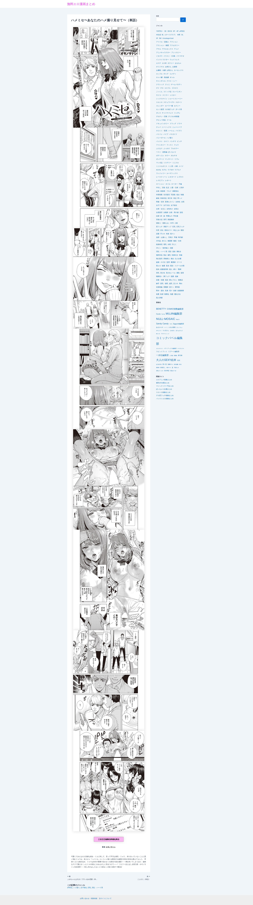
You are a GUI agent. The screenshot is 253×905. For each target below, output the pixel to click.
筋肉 (157, 269)
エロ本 (164, 63)
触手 (157, 283)
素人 (170, 269)
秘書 (163, 266)
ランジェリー (161, 173)
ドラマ (179, 123)
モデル (164, 170)
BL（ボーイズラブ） (169, 35)
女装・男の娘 (174, 212)
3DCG (169, 31)
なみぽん (172, 330)
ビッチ (179, 141)
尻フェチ (159, 227)
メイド (181, 166)
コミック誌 (167, 92)
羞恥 (178, 273)
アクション (174, 42)
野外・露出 (160, 291)
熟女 (165, 255)
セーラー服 (169, 106)
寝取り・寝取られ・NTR (165, 223)
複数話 (180, 280)
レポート (168, 180)
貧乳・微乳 (164, 283)
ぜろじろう (159, 330)
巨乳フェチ (180, 227)
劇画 (157, 198)
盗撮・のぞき (161, 262)
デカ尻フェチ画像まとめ (165, 395)
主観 (163, 187)
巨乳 (89, 888)
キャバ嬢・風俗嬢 (162, 77)
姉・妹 (162, 216)
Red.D (177, 319)
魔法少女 (177, 294)
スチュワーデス (169, 102)
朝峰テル (170, 364)
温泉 (174, 251)
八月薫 (171, 355)
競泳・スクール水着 (177, 266)
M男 (178, 35)
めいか (158, 333)
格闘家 (170, 241)
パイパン (159, 134)
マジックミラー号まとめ (165, 386)
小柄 (176, 223)
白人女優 (178, 259)
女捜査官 (159, 212)
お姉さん (168, 67)
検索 (157, 16)
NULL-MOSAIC (165, 319)
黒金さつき (173, 370)
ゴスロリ (175, 88)
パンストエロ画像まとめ (165, 399)
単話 (175, 198)
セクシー (177, 106)
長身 (166, 291)
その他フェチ (170, 109)
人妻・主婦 (174, 187)
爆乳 (169, 255)
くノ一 (174, 81)
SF (157, 38)
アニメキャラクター (163, 52)
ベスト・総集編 (161, 152)
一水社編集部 (162, 355)
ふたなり (159, 148)
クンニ (167, 84)
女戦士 (176, 209)
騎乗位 (166, 294)
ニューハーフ (177, 127)
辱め (180, 283)
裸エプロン (173, 280)
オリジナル (160, 67)
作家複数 (159, 195)
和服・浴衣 (160, 202)
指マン (172, 234)
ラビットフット (161, 351)
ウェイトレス (174, 60)
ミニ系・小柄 (173, 166)
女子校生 (84, 888)
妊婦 (157, 216)
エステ (158, 63)
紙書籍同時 (164, 269)
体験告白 (175, 191)
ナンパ (158, 127)
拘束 (167, 234)
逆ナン (171, 287)
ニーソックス (166, 127)
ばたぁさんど (179, 330)
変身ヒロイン (170, 202)
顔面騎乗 (180, 291)
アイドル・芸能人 (162, 42)
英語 (166, 280)
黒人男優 (159, 298)
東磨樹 (157, 367)
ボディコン (160, 155)
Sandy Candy (162, 323)
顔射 (175, 291)
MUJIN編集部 (174, 313)
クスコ (169, 81)
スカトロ (159, 102)
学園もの (169, 216)
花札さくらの (159, 370)
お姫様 (174, 67)
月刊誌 (158, 241)
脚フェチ (166, 276)
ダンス (158, 113)
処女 (178, 195)
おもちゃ (178, 63)
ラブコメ (178, 170)
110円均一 (159, 31)
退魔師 (165, 287)
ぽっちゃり (172, 152)
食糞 (157, 294)
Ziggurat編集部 (178, 324)
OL (182, 35)
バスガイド (173, 134)
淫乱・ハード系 (97, 888)
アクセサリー (174, 45)
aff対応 (69, 888)
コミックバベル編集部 (169, 340)
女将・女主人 (161, 209)
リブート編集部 (173, 351)
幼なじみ (176, 230)
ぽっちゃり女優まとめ (164, 389)
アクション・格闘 (162, 45)
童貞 (167, 266)
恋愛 (157, 234)
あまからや (159, 327)
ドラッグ (173, 123)
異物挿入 (166, 259)
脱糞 (172, 276)
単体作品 (163, 198)
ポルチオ (174, 155)
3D (165, 31)
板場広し (163, 367)
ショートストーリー (175, 99)
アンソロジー (176, 52)
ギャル (172, 77)
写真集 (173, 195)
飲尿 (161, 294)
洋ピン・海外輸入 (162, 248)
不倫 (180, 184)
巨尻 (157, 230)
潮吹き (179, 251)
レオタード (172, 177)
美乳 (157, 273)
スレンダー (160, 106)
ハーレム (171, 131)
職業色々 (159, 276)
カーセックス (178, 70)
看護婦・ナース (176, 262)
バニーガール (161, 138)
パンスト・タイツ (162, 141)
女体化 (178, 202)
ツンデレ (177, 113)
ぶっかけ (166, 148)
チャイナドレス (167, 113)
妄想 (181, 212)
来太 (180, 364)
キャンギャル (161, 81)
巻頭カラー (168, 230)
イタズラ (159, 56)
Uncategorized (167, 38)
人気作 (181, 187)
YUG (171, 324)
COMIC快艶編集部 (175, 309)
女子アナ (159, 205)
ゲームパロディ (176, 84)
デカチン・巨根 (161, 116)
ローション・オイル (163, 184)
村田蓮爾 (176, 364)
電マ (170, 291)
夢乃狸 (180, 355)
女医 (182, 202)
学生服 (175, 216)
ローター (174, 184)
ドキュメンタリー (162, 123)
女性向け (170, 209)
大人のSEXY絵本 (166, 360)
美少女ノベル (171, 273)
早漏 (175, 237)
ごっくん (159, 92)
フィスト (170, 145)
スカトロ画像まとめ (163, 392)
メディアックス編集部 (170, 348)
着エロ (158, 266)
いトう (166, 327)
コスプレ (167, 88)
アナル (158, 49)
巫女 (161, 230)
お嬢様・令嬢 (161, 70)
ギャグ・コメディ (169, 74)
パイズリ (179, 131)
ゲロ (161, 88)
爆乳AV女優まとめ (162, 383)
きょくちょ (179, 327)
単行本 (170, 198)
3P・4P (175, 31)
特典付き (175, 255)
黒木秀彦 (166, 370)
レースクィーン (161, 177)
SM (160, 38)
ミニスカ (175, 163)
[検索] (183, 19)
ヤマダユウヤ (180, 348)
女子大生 (166, 205)
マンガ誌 (159, 163)
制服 (182, 195)
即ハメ (179, 198)
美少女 (162, 273)
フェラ (176, 145)
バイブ (165, 134)
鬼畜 (171, 294)
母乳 (165, 244)
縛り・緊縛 (177, 269)
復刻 (182, 230)
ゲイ (157, 88)
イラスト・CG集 (169, 56)
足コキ (175, 283)
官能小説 (159, 219)
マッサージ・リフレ (172, 159)
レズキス (180, 177)
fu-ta (163, 314)
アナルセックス (167, 49)
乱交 (167, 187)
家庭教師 (171, 219)
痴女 (172, 259)
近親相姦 (159, 287)
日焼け (170, 237)
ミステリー (167, 163)
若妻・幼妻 (160, 280)
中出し (158, 187)
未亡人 (164, 241)
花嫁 (176, 276)
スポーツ (179, 102)
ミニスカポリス (161, 166)
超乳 (170, 283)
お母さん (170, 70)
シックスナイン (161, 99)
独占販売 (159, 259)
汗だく (174, 244)
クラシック (160, 84)
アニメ (176, 49)
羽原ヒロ (176, 367)
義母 (182, 273)
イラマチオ (180, 56)
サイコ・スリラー (162, 95)
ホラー (167, 155)
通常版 (177, 287)
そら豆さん (166, 330)
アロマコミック (165, 333)
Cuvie (158, 314)
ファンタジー (161, 145)
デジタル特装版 (173, 116)
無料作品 (159, 255)
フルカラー (175, 148)
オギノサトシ (111, 847)
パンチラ (173, 141)
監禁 (168, 262)
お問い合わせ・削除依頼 (88, 898)
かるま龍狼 (172, 327)
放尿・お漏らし (161, 237)
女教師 (165, 212)
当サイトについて (105, 898)
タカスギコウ (159, 348)
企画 (157, 191)
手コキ (162, 234)
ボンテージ (160, 159)
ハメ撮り (76, 888)
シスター (173, 95)
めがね (158, 170)
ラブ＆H (171, 170)
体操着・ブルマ (165, 191)
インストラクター (162, 60)
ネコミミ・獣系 (161, 131)
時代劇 (180, 237)
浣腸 (171, 248)
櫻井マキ (169, 367)
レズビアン (160, 180)
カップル (159, 74)
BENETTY (161, 309)
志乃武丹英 (159, 364)
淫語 (169, 251)
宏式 (178, 360)
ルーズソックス (172, 173)
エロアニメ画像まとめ (164, 380)
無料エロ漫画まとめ (81, 4)
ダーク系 (179, 109)
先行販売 (166, 195)
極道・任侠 (177, 241)
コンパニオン (177, 92)
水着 (169, 244)
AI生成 (158, 35)
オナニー (171, 63)
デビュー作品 (161, 120)
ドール (169, 120)
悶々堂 (165, 364)
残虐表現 (159, 244)
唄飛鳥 (175, 355)
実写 (165, 219)
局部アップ (167, 227)
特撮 (180, 255)
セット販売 (160, 109)
